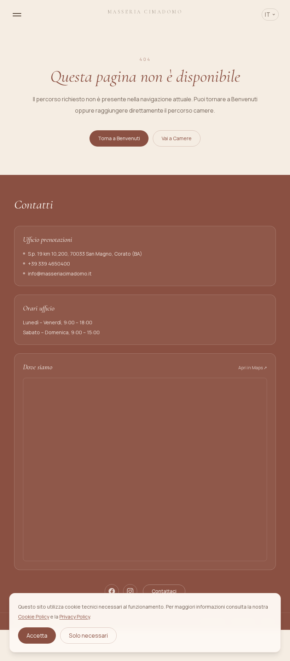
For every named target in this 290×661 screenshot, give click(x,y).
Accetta (37, 635)
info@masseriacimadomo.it (60, 273)
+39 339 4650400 (49, 263)
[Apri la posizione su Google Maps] (145, 469)
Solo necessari (88, 635)
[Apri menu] (17, 15)
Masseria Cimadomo (145, 12)
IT (268, 14)
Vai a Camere (177, 138)
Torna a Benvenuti (119, 138)
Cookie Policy (33, 616)
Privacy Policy (74, 616)
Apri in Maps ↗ (252, 368)
